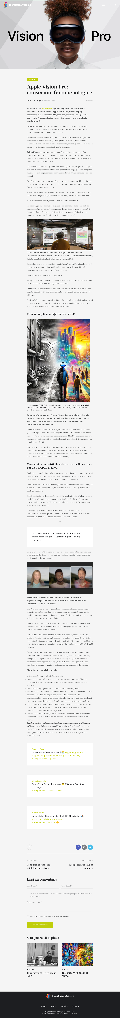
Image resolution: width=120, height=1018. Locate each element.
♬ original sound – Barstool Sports (47, 790)
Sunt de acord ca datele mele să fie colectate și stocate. (50, 916)
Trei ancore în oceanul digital (75, 974)
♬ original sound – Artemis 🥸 (45, 822)
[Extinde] (87, 322)
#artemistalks (38, 819)
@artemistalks (38, 813)
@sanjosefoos (38, 749)
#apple (68, 752)
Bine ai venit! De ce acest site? (41, 974)
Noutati (32, 79)
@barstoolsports (39, 781)
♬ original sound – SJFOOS (44, 759)
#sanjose (63, 755)
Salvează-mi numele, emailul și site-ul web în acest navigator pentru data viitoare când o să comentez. (61, 895)
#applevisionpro (40, 755)
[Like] (30, 847)
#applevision (78, 752)
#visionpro (53, 755)
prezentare (47, 108)
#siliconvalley (74, 755)
